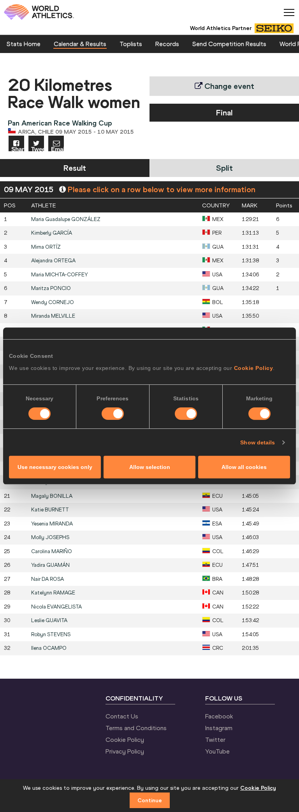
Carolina (51, 551)
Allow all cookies (244, 467)
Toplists (131, 44)
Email (57, 148)
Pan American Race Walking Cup (60, 123)
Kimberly (51, 233)
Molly (50, 537)
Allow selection (149, 467)
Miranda (53, 316)
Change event (228, 86)
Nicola (56, 606)
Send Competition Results (229, 44)
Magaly (51, 496)
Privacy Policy (125, 751)
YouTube (217, 751)
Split (224, 168)
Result (74, 168)
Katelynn (53, 592)
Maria (59, 274)
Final (224, 112)
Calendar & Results (80, 44)
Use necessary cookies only (55, 467)
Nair (47, 579)
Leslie (49, 620)
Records (167, 44)
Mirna (46, 247)
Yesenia (52, 523)
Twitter (215, 739)
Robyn (50, 634)
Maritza (51, 288)
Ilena (49, 648)
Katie (50, 509)
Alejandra (53, 260)
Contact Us (122, 716)
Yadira (50, 565)
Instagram (218, 728)
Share (17, 148)
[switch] (113, 413)
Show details (257, 442)
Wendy (52, 302)
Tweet (37, 148)
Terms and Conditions (136, 728)
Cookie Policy (253, 368)
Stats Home (23, 44)
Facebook (219, 716)
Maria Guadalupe (65, 219)
